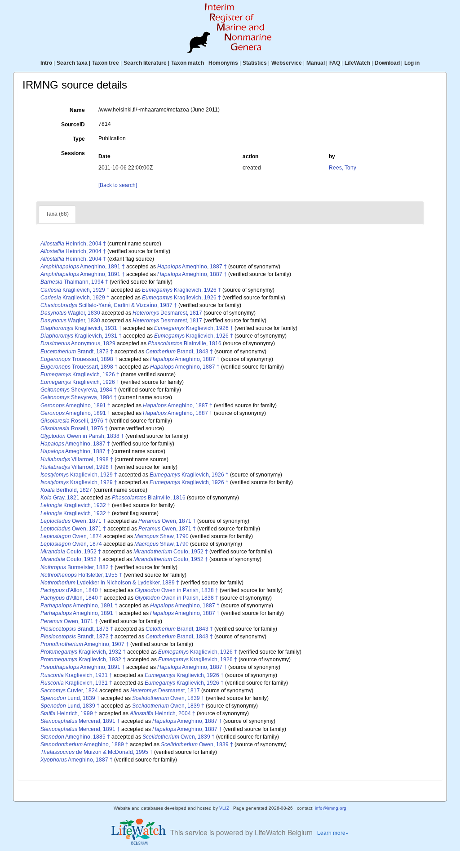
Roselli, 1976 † (74, 421)
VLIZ (224, 808)
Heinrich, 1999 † (68, 713)
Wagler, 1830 (70, 313)
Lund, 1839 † (70, 698)
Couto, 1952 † (70, 551)
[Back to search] (117, 185)
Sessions (73, 153)
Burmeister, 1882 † (76, 567)
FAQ (334, 63)
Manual (315, 63)
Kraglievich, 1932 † (75, 505)
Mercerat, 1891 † (80, 721)
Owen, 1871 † (73, 521)
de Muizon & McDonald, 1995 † (96, 752)
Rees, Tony (342, 168)
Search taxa (72, 63)
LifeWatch (357, 63)
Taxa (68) (57, 214)
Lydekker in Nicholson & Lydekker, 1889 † (109, 582)
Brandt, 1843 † (179, 351)
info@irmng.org (330, 808)
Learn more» (333, 832)
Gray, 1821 (60, 498)
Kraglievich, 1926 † (181, 290)
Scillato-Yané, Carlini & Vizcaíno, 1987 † (108, 305)
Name (77, 110)
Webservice (286, 63)
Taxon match (187, 63)
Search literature (145, 63)
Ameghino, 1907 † (84, 644)
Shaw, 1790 (161, 536)
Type (79, 139)
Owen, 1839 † (168, 698)
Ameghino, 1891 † (82, 266)
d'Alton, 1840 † (71, 590)
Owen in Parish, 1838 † (82, 436)
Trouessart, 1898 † (79, 359)
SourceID (73, 124)
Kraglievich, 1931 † (81, 328)
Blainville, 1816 (184, 343)
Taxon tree (105, 63)
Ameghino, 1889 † (84, 744)
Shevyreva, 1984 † (78, 390)
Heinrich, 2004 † (73, 244)
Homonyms (223, 63)
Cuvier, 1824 (69, 690)
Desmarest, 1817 (167, 313)
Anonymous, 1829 (77, 343)
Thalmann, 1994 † (74, 282)
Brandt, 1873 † (76, 351)
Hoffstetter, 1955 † (81, 575)
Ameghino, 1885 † (75, 737)
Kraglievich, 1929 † (75, 290)
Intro (46, 63)
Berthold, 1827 (66, 490)
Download (387, 63)
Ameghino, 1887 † (192, 266)
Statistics (255, 63)
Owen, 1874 (71, 536)
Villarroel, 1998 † (76, 459)
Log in (412, 63)
